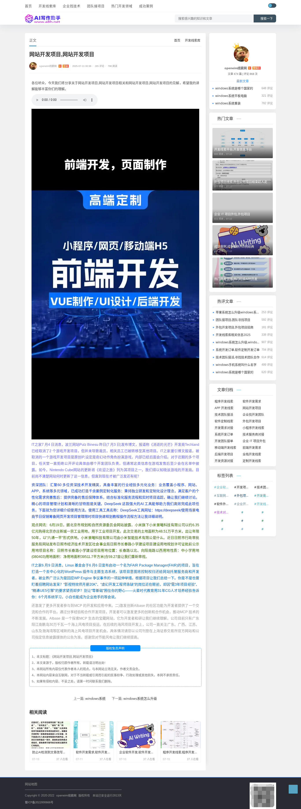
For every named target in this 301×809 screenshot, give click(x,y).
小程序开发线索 (253, 428)
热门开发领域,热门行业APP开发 (235, 279)
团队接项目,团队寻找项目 (233, 320)
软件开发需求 (252, 401)
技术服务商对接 (253, 434)
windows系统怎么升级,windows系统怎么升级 (238, 342)
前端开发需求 (252, 447)
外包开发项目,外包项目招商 (234, 327)
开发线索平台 (264, 504)
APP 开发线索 (224, 408)
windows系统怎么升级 (140, 698)
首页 (28, 6)
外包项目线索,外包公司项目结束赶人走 (240, 182)
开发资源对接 (224, 461)
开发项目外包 (244, 487)
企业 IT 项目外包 (254, 441)
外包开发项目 (252, 421)
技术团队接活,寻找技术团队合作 (238, 357)
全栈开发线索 (252, 454)
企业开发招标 (244, 504)
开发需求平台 (264, 495)
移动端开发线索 (225, 447)
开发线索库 (47, 6)
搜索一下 (266, 18)
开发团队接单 (224, 441)
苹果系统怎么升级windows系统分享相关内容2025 (238, 312)
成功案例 (146, 6)
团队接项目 (96, 6)
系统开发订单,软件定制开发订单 (238, 350)
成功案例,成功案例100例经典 (234, 246)
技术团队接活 (224, 414)
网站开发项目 (252, 408)
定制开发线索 (252, 461)
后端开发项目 (224, 454)
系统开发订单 (224, 434)
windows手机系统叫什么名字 (236, 365)
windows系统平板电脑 (231, 96)
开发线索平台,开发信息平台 (233, 149)
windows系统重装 (228, 103)
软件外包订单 (224, 504)
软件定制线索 (224, 421)
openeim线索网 (66, 795)
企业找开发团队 (253, 414)
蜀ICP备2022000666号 (39, 802)
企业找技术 (71, 6)
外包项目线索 (244, 495)
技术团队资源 (264, 487)
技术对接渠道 (224, 512)
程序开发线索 (224, 401)
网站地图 (31, 784)
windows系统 (95, 698)
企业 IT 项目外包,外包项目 (232, 214)
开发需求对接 (224, 428)
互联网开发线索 (224, 495)
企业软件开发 (224, 487)
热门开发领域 (121, 6)
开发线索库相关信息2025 (233, 335)
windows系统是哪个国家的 (234, 88)
